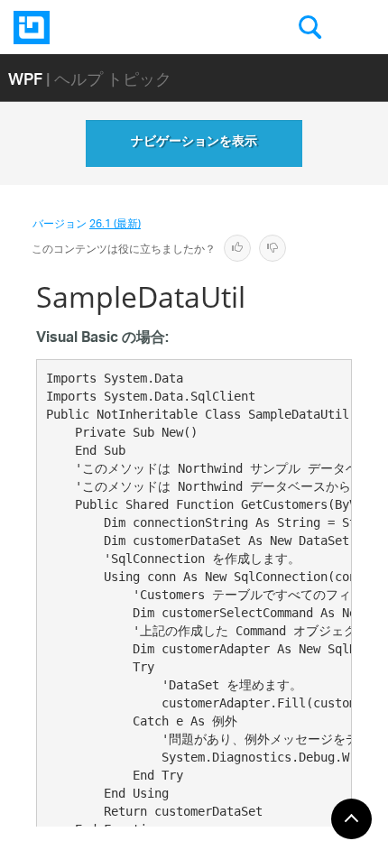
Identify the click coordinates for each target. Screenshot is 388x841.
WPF (25, 78)
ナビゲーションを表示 (194, 143)
